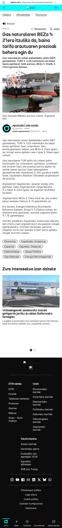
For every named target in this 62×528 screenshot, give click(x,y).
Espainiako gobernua (33, 241)
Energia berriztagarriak (38, 256)
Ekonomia (10, 241)
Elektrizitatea (11, 251)
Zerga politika (33, 251)
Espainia (9, 246)
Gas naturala (11, 256)
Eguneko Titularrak (30, 246)
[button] (59, 290)
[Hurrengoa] (55, 2)
